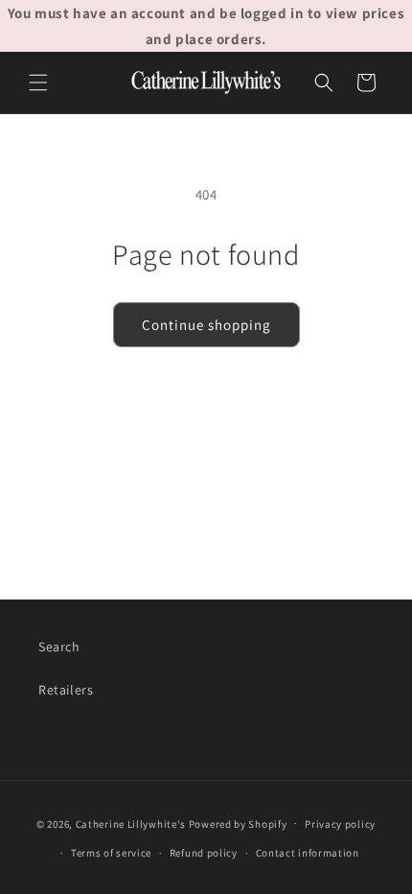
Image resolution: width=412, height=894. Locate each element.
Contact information (307, 852)
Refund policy (204, 852)
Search (59, 646)
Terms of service (111, 852)
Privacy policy (340, 824)
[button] (38, 82)
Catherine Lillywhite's (131, 823)
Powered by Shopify (238, 823)
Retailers (65, 689)
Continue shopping (206, 325)
